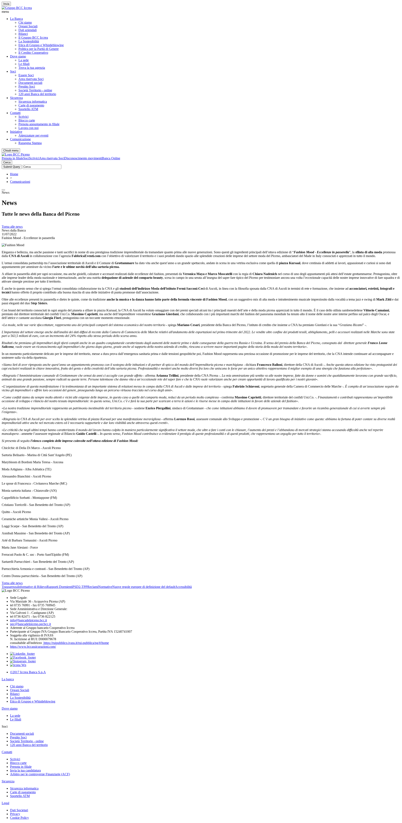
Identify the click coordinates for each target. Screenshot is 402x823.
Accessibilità (183, 587)
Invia (6, 3)
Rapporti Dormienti (59, 587)
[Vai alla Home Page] (16, 154)
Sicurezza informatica (32, 101)
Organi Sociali (27, 26)
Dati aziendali (27, 30)
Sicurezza (16, 98)
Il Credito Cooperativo (33, 52)
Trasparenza (10, 587)
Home (14, 174)
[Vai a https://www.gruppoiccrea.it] (17, 8)
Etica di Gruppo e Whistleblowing (41, 45)
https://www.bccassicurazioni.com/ (33, 646)
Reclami (92, 587)
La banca (8, 679)
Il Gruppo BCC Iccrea (33, 37)
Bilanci (23, 34)
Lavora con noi (28, 128)
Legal (5, 803)
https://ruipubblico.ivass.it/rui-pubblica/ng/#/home (76, 643)
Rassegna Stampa (30, 143)
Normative (105, 587)
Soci (13, 71)
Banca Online (111, 158)
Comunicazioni (20, 181)
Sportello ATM (28, 109)
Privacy (15, 814)
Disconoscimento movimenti (83, 158)
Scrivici (23, 116)
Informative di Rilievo (32, 587)
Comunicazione (20, 139)
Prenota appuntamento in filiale (38, 124)
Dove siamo (18, 56)
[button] (201, 12)
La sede (23, 60)
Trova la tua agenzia (31, 67)
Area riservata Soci (31, 79)
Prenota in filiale (12, 158)
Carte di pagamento (31, 105)
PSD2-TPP (79, 587)
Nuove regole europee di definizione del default (143, 587)
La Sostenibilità (28, 41)
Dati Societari (19, 810)
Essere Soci (26, 75)
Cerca (6, 162)
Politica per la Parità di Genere (38, 49)
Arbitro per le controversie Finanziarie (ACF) (40, 774)
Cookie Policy (19, 817)
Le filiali (24, 64)
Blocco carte (26, 120)
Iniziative (16, 131)
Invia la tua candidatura (25, 770)
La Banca (16, 18)
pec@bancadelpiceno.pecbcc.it (30, 624)
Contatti (15, 113)
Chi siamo (25, 22)
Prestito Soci (26, 86)
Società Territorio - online (35, 90)
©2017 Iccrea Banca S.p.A (28, 672)
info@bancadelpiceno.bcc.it (28, 620)
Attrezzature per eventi (33, 135)
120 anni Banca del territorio (37, 94)
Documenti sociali (30, 82)
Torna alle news (12, 226)
